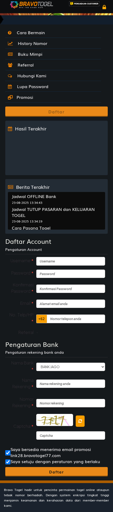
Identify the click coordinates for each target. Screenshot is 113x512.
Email (27, 303)
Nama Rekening (23, 383)
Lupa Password (31, 86)
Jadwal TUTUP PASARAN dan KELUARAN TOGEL (53, 212)
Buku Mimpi (28, 54)
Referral (24, 65)
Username (22, 260)
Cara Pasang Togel (31, 228)
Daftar (56, 471)
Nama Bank (22, 366)
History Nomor (31, 43)
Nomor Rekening (23, 402)
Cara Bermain (29, 32)
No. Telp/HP (21, 318)
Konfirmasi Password (22, 288)
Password (22, 273)
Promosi (24, 97)
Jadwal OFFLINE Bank (34, 196)
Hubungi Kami (30, 75)
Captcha (23, 426)
